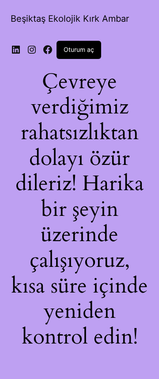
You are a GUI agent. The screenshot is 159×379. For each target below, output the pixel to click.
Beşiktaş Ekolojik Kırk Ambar (70, 18)
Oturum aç (79, 49)
